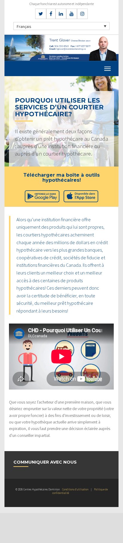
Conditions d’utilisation (75, 489)
